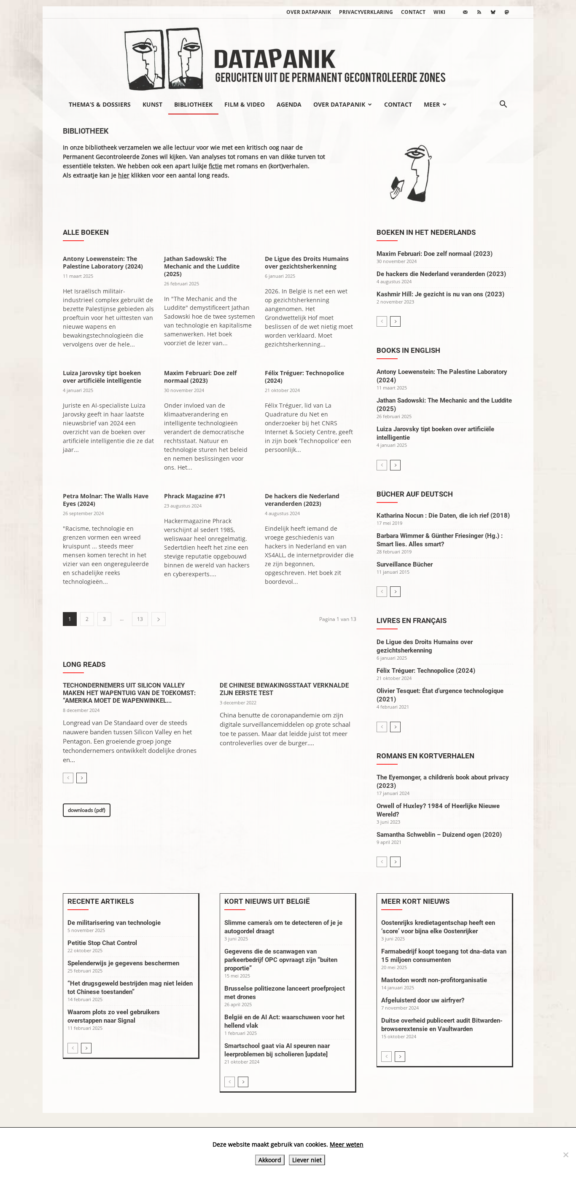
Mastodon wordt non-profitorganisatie (434, 980)
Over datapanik (308, 12)
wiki (439, 12)
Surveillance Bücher (405, 564)
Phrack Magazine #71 (195, 496)
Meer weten (346, 1144)
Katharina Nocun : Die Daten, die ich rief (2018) (443, 515)
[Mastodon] (507, 12)
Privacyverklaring (366, 12)
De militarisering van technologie (114, 923)
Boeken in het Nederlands (426, 232)
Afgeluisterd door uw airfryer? (422, 1000)
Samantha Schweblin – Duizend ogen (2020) (439, 834)
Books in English (408, 350)
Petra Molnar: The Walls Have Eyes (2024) (105, 500)
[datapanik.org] (288, 56)
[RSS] (479, 12)
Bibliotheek (193, 104)
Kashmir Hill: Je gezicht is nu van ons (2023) (440, 294)
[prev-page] (68, 778)
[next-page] (158, 619)
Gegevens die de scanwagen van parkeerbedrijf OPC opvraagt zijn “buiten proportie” (280, 960)
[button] (503, 105)
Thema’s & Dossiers (100, 104)
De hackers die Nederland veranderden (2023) (302, 500)
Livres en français (412, 620)
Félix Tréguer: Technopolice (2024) (304, 376)
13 (140, 619)
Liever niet (307, 1160)
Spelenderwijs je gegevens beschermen (123, 963)
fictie (215, 166)
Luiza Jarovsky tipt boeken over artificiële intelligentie (102, 376)
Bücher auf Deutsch (415, 494)
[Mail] (465, 12)
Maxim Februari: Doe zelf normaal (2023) (200, 376)
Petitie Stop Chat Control (102, 943)
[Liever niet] (565, 1154)
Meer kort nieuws (415, 901)
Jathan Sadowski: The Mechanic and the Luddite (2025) (202, 266)
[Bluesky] (493, 12)
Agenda (289, 104)
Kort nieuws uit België (267, 901)
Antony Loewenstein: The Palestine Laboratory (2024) (103, 262)
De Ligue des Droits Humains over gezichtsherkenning (307, 262)
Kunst (152, 104)
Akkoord (269, 1160)
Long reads (84, 664)
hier (123, 175)
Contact (413, 12)
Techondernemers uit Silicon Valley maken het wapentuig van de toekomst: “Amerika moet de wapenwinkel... (129, 693)
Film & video (244, 104)
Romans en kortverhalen (425, 756)
